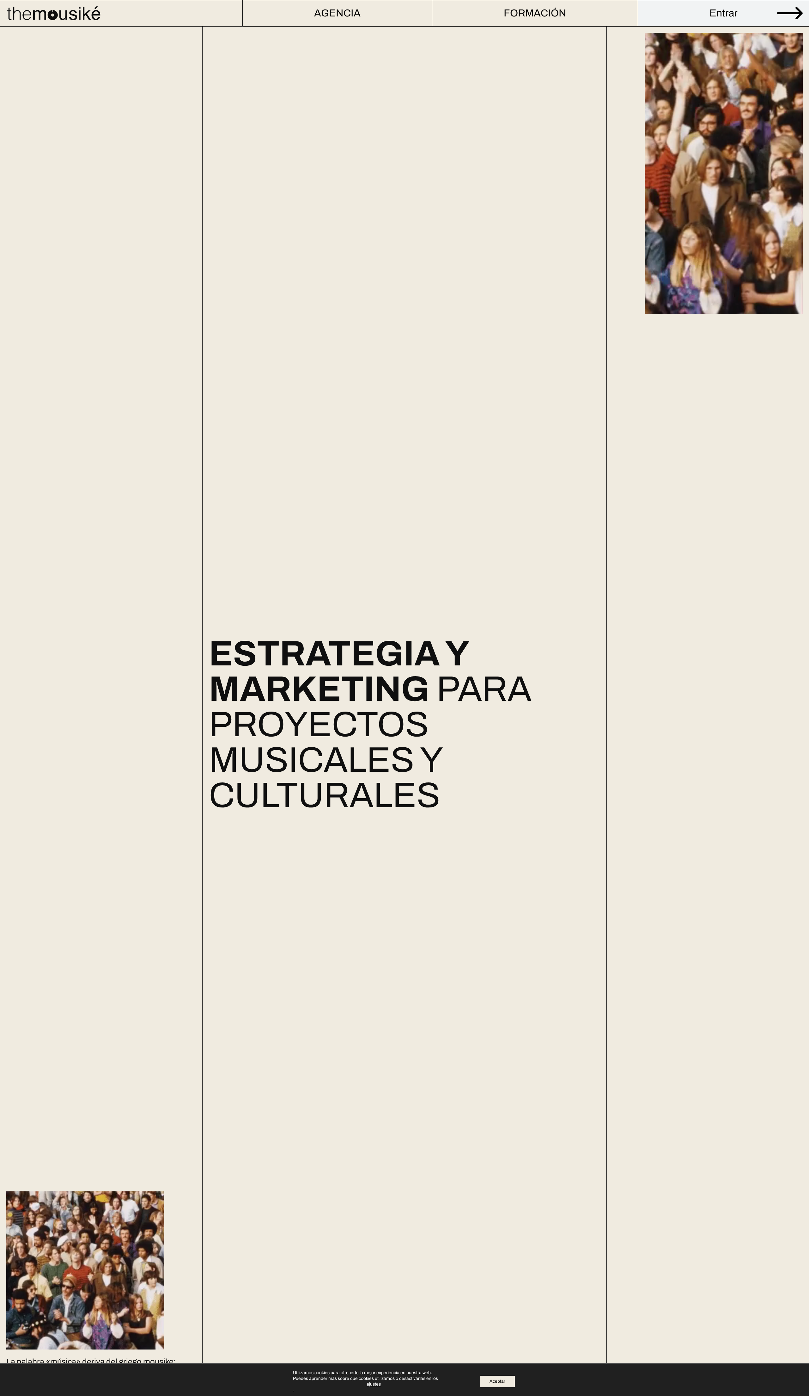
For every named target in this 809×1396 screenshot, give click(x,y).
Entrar (723, 13)
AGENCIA (337, 13)
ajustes (374, 1384)
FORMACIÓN (535, 13)
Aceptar (497, 1381)
